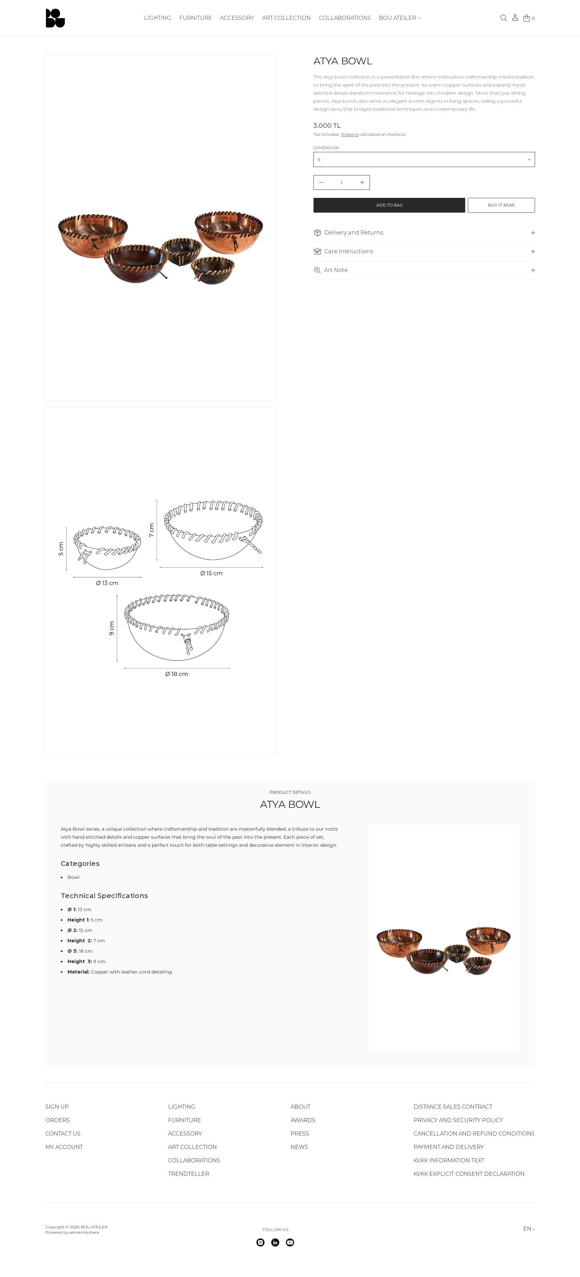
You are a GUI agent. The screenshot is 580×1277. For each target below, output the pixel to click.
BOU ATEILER (94, 1226)
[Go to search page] (503, 18)
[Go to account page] (515, 19)
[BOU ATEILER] (55, 18)
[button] (503, 18)
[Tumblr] (275, 1242)
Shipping (349, 134)
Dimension (326, 147)
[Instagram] (260, 1242)
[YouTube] (290, 1242)
